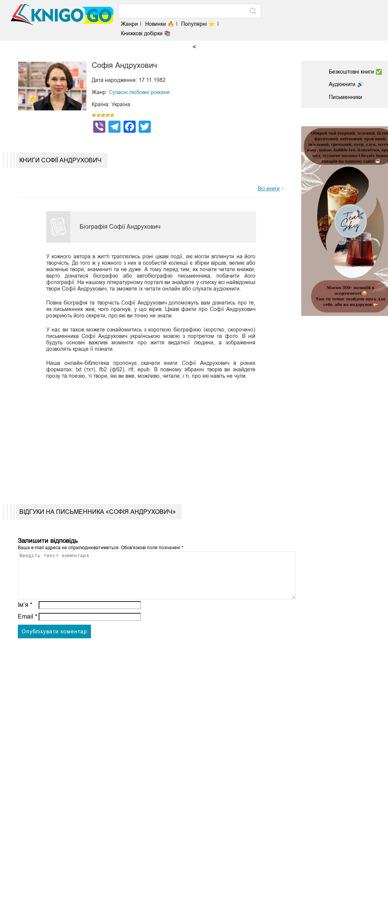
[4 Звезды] (107, 115)
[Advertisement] (147, 436)
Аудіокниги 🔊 (346, 84)
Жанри (129, 24)
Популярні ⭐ (198, 24)
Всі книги (269, 188)
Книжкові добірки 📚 (146, 33)
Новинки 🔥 (159, 24)
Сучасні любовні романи (139, 92)
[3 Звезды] (103, 115)
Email (27, 616)
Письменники (345, 97)
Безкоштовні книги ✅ (355, 72)
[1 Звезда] (94, 115)
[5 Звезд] (112, 115)
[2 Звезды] (98, 115)
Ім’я (25, 605)
